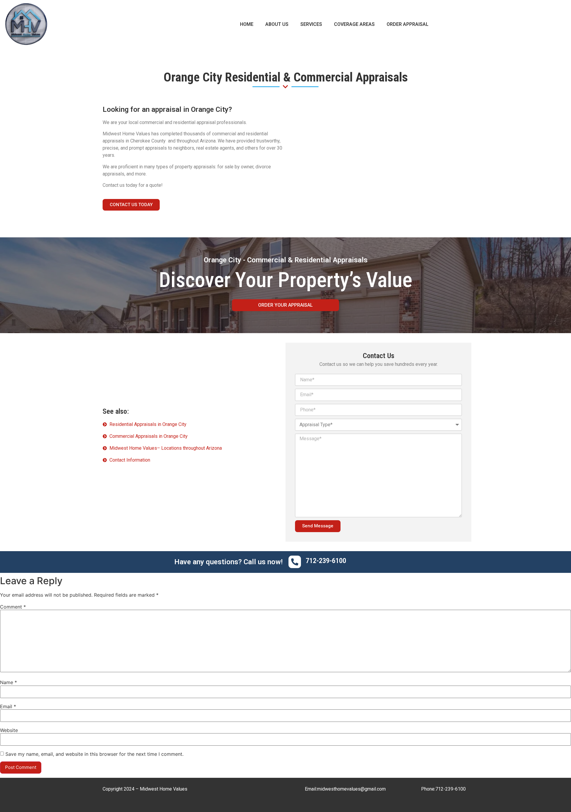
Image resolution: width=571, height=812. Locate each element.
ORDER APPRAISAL (408, 24)
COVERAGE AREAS (354, 24)
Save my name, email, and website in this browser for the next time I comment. (94, 754)
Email (8, 706)
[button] (131, 205)
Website (9, 730)
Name (8, 682)
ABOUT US (276, 24)
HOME (246, 24)
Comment (13, 606)
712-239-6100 (450, 789)
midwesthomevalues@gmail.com (351, 789)
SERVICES (311, 24)
